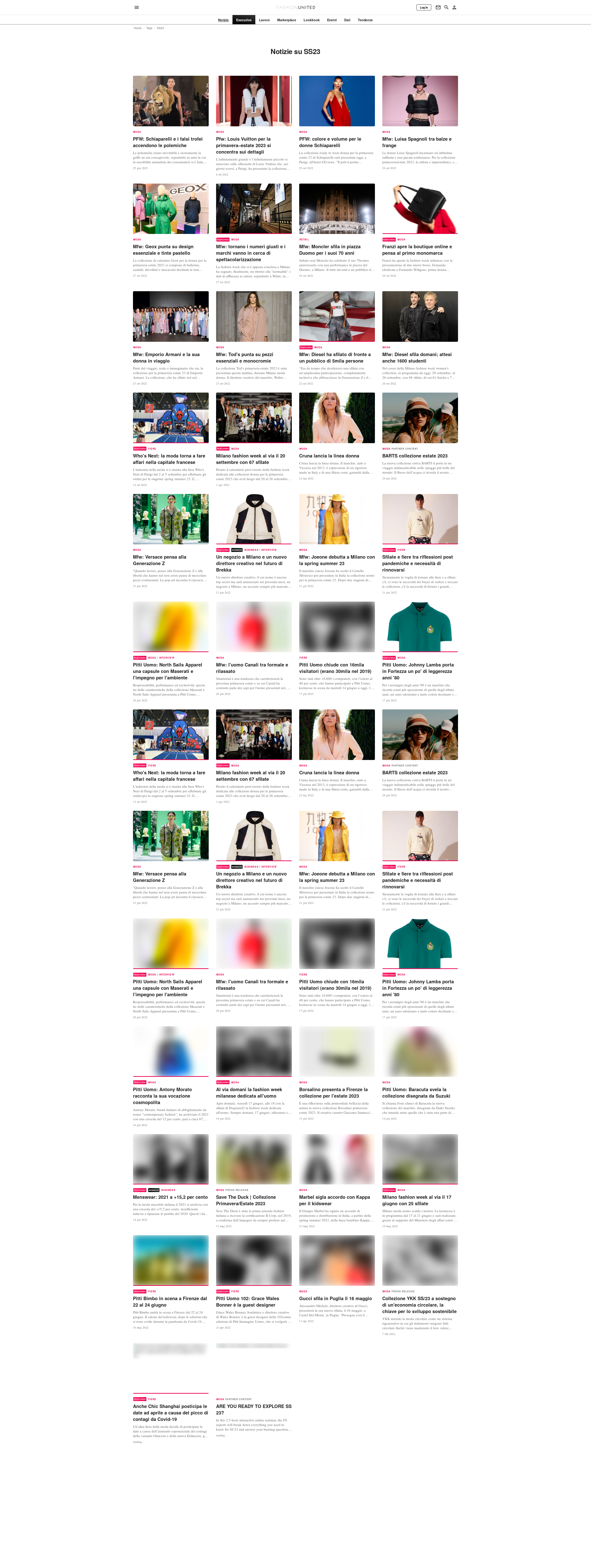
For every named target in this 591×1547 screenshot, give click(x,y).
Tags (149, 28)
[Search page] (446, 7)
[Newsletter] (438, 7)
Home (138, 28)
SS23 (160, 28)
